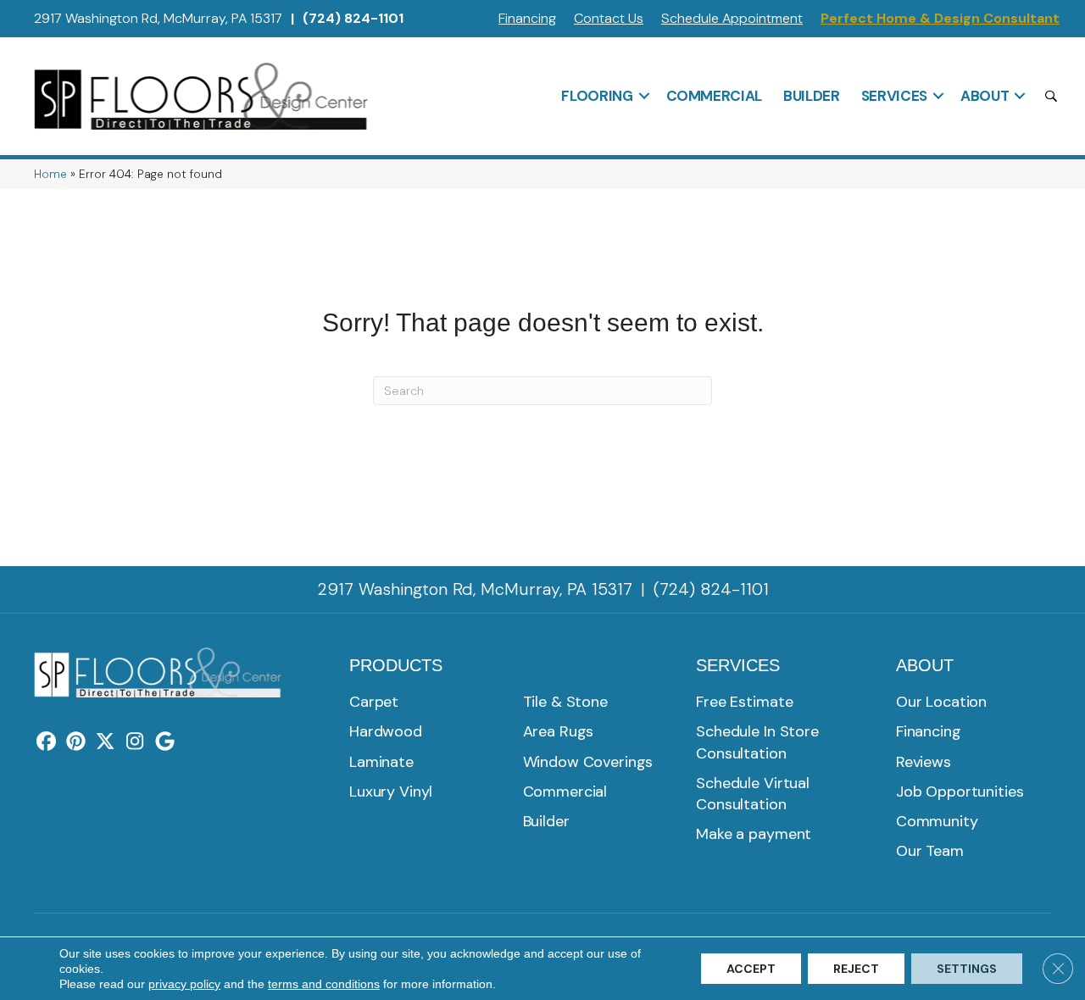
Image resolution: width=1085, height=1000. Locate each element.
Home (50, 174)
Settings (967, 968)
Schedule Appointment (732, 18)
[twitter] (105, 742)
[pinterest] (76, 742)
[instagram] (135, 742)
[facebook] (46, 742)
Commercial (714, 95)
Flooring (596, 95)
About (984, 95)
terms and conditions (324, 984)
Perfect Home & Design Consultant (940, 18)
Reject (856, 968)
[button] (644, 96)
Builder (811, 95)
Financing (527, 18)
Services (894, 95)
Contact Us (608, 18)
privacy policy (184, 984)
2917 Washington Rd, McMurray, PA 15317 (158, 18)
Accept (751, 968)
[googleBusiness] (165, 742)
